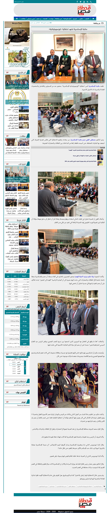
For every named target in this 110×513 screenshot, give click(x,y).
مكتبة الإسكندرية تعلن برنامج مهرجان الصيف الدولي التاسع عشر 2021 (80, 161)
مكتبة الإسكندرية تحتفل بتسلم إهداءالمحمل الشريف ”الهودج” (82, 150)
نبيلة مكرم (91, 276)
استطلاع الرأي (20, 381)
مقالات (23, 135)
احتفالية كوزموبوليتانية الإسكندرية (84, 486)
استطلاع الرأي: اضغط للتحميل (22, 385)
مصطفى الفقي (90, 140)
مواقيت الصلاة (19, 353)
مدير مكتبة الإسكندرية (78, 140)
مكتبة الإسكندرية (94, 86)
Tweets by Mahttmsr (23, 405)
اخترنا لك (22, 163)
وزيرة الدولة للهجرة (81, 276)
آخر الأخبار (22, 72)
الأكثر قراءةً (21, 220)
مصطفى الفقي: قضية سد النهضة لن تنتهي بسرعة (84, 155)
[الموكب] (17, 33)
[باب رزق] (17, 57)
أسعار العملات (20, 271)
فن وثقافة (97, 23)
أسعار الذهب (21, 306)
